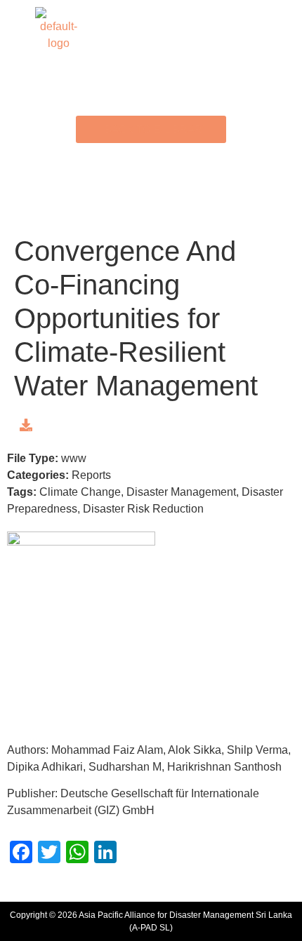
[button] (151, 29)
